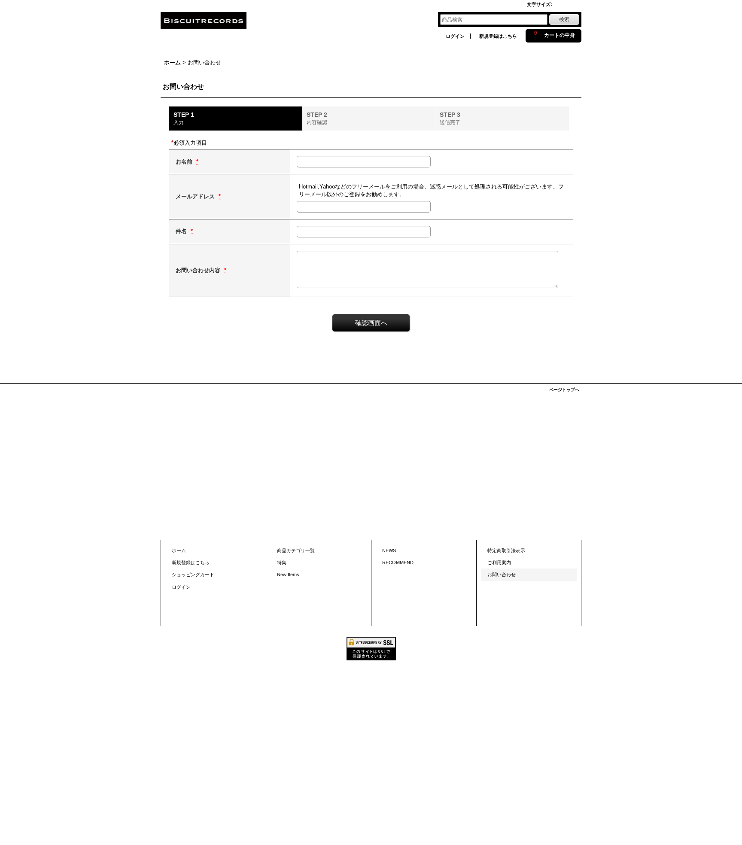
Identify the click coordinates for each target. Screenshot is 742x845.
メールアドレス (196, 196)
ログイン (455, 36)
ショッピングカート (193, 574)
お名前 (185, 161)
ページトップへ (564, 389)
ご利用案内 (499, 562)
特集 (281, 562)
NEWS (389, 550)
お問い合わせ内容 (199, 270)
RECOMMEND (398, 562)
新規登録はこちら (498, 36)
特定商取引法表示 (506, 550)
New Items (288, 574)
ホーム (179, 550)
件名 (182, 231)
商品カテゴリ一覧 (296, 550)
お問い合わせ (501, 574)
